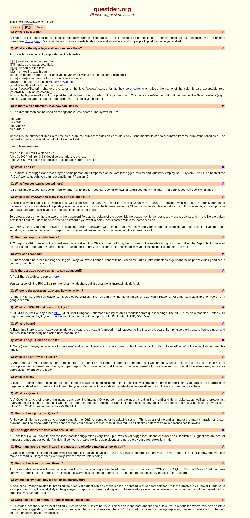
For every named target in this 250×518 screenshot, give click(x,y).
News (16, 27)
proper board (121, 95)
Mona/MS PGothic (61, 82)
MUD (57, 313)
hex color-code (129, 88)
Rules (40, 27)
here (56, 276)
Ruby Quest (32, 41)
